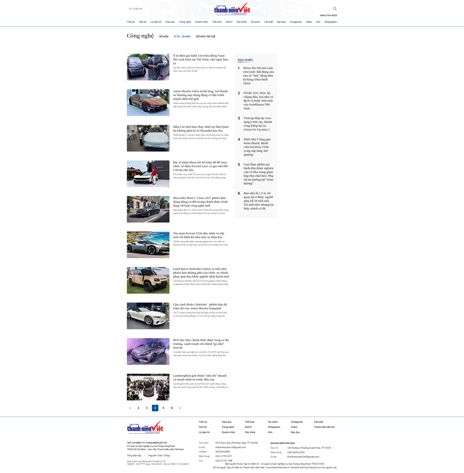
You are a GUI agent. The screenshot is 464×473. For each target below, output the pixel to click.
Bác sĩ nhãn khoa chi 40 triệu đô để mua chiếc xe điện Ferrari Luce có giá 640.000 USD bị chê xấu (200, 166)
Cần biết (268, 22)
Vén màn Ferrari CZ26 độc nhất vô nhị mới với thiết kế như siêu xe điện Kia (198, 235)
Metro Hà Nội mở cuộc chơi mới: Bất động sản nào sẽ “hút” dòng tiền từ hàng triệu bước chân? (258, 75)
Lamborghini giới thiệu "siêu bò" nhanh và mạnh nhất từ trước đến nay (200, 377)
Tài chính (255, 22)
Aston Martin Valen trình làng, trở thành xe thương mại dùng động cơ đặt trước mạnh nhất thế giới (200, 95)
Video (309, 22)
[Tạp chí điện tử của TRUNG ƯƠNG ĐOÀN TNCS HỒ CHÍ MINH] (232, 8)
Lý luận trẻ (156, 22)
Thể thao (217, 22)
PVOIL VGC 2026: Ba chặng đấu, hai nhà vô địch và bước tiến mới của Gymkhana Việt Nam (258, 100)
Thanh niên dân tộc (324, 427)
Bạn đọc (281, 22)
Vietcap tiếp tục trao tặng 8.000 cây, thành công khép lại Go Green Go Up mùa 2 (258, 123)
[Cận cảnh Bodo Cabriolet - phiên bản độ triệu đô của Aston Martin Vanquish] (148, 316)
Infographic (274, 427)
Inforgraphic (330, 22)
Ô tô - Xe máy (182, 36)
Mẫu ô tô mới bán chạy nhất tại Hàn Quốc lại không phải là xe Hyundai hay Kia (201, 128)
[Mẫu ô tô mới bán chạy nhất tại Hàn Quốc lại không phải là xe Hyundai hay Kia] (148, 138)
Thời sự (131, 22)
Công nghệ (185, 22)
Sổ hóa (164, 36)
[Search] (335, 9)
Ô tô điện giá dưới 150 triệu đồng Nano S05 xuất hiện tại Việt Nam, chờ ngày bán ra (200, 59)
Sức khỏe (241, 22)
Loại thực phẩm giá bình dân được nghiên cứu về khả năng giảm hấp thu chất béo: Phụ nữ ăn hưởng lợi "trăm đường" (259, 173)
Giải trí (229, 22)
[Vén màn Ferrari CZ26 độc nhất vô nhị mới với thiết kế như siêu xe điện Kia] (148, 244)
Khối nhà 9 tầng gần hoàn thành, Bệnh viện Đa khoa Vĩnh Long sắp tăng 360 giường (257, 146)
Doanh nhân (201, 22)
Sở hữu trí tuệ (205, 36)
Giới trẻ (142, 22)
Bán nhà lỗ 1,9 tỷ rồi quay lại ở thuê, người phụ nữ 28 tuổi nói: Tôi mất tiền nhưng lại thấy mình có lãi (259, 200)
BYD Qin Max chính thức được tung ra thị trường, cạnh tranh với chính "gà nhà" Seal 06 (201, 344)
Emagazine (296, 22)
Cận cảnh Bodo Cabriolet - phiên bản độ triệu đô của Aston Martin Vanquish (200, 306)
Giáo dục (170, 22)
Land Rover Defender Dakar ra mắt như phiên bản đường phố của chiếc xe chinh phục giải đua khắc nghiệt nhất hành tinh (201, 272)
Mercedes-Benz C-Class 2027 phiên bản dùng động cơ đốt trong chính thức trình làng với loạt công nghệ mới (200, 201)
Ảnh (318, 22)
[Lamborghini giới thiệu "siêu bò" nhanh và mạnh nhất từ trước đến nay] (148, 387)
